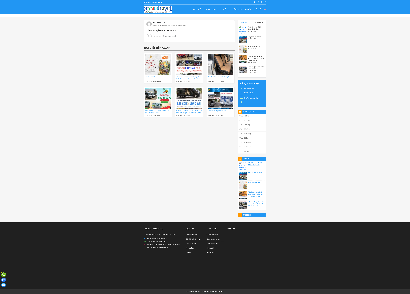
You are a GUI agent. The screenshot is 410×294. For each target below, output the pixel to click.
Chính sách (237, 9)
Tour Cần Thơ (245, 129)
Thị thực (188, 252)
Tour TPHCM (245, 120)
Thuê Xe (225, 9)
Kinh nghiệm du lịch (213, 239)
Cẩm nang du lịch (212, 234)
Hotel (215, 9)
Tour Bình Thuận (246, 147)
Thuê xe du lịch (191, 243)
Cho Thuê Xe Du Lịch (160, 25)
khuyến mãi (210, 252)
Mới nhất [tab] (244, 22)
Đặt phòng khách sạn (193, 239)
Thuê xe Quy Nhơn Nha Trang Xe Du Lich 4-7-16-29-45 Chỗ (256, 69)
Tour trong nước (191, 234)
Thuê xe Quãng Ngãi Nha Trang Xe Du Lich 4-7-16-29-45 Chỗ (256, 58)
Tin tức (248, 9)
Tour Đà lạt (244, 138)
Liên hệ (258, 9)
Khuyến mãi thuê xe (254, 37)
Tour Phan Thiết (245, 142)
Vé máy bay (190, 248)
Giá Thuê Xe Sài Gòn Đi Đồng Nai (219, 77)
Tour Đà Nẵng (245, 125)
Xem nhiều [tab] (259, 22)
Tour (207, 9)
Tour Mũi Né (244, 151)
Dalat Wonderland (151, 77)
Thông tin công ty (212, 243)
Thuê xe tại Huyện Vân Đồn (217, 111)
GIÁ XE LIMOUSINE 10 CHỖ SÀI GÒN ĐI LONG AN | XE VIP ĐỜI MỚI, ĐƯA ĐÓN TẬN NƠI (189, 113)
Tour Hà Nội (244, 116)
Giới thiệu (197, 9)
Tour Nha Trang (245, 134)
